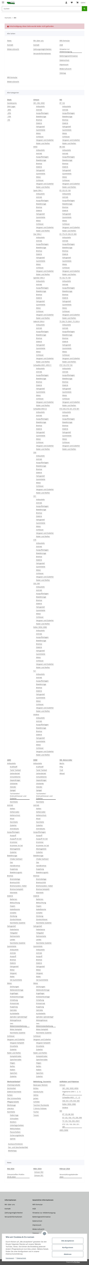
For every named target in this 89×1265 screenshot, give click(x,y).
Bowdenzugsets (16, 872)
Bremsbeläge (15, 879)
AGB (61, 45)
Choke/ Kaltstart (16, 859)
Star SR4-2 (37, 234)
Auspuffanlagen (42, 113)
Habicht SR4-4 (38, 321)
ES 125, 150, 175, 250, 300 (72, 1117)
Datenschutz (21, 1258)
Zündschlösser (15, 919)
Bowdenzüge (41, 116)
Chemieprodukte (13, 1085)
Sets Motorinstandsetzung (18, 1024)
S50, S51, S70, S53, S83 (70, 1101)
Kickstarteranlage (17, 997)
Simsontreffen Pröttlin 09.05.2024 (15, 1175)
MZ (61, 1111)
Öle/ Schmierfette (14, 1098)
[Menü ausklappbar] (3, 1)
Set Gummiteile (16, 980)
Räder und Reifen (43, 143)
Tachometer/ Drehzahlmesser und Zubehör (18, 796)
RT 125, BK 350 (68, 1114)
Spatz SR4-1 (38, 190)
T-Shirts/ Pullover (40, 1108)
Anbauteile (40, 106)
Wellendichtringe (16, 990)
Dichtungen (14, 986)
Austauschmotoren (15, 1144)
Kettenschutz (15, 815)
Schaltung (14, 1000)
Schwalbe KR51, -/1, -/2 (71, 1097)
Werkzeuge (11, 1105)
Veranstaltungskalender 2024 (69, 1175)
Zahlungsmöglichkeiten (42, 49)
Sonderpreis (12, 103)
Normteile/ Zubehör (17, 923)
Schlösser (40, 137)
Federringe (14, 1115)
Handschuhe (38, 1092)
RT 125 (62, 103)
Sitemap (63, 73)
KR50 (35, 147)
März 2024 (37, 1169)
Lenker (12, 939)
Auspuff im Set (15, 839)
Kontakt (10, 45)
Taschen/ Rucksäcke (41, 1105)
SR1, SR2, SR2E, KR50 (70, 1088)
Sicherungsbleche (17, 1135)
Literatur (10, 1108)
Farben (10, 1095)
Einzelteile (14, 1046)
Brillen (35, 1088)
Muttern (13, 1122)
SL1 (34, 671)
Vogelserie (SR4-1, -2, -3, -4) (71, 1093)
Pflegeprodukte (13, 1102)
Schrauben (14, 1118)
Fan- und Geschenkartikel (18, 1147)
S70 (34, 540)
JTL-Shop (77, 1262)
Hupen (12, 906)
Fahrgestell (40, 126)
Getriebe (13, 1010)
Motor (38, 133)
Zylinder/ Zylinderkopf (18, 1017)
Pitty (61, 767)
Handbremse (15, 866)
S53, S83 (36, 583)
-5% (8, 120)
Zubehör (13, 825)
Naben (12, 1070)
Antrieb (39, 110)
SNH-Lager (11, 106)
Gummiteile (40, 130)
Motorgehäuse (15, 1020)
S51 (34, 496)
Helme (35, 1095)
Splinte (12, 1139)
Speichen (13, 1073)
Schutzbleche (15, 777)
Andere (36, 714)
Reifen (12, 1066)
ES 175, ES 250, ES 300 (68, 234)
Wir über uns (38, 41)
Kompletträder (15, 1056)
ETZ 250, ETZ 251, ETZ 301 (69, 409)
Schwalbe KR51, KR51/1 (42, 365)
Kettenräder (14, 812)
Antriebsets (14, 829)
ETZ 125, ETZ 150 (66, 365)
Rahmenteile (15, 936)
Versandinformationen (42, 53)
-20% (9, 113)
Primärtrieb (14, 1003)
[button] (66, 2)
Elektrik (39, 123)
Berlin (62, 763)
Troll (61, 770)
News (9, 41)
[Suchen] (84, 8)
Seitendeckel (15, 773)
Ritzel (12, 819)
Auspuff (13, 835)
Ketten (12, 808)
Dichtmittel (11, 1088)
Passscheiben (15, 1132)
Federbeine (14, 929)
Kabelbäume (15, 909)
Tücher (36, 1112)
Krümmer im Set (16, 845)
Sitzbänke (13, 783)
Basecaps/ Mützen (40, 1085)
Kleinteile (13, 892)
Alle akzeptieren (67, 1241)
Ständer (13, 787)
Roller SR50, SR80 (40, 627)
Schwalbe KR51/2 (40, 409)
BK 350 (62, 147)
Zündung (13, 916)
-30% (9, 110)
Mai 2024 (10, 1169)
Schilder (36, 1102)
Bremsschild (15, 882)
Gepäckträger (15, 780)
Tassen (36, 1115)
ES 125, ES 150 (65, 190)
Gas (11, 862)
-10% (9, 116)
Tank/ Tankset (15, 770)
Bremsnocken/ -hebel (18, 886)
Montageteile (15, 849)
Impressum (10, 1258)
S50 (34, 452)
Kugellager (14, 993)
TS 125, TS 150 (65, 278)
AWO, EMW (64, 1130)
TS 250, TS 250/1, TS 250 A (69, 321)
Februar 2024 (65, 1169)
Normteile (14, 802)
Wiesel (62, 773)
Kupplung (14, 869)
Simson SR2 (38, 1172)
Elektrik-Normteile (14, 1092)
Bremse (39, 120)
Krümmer (13, 842)
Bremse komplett (16, 889)
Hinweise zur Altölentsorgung (66, 50)
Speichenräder (15, 1059)
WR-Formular (65, 41)
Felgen (12, 1063)
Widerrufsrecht (13, 49)
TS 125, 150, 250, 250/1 (71, 1121)
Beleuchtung (15, 902)
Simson (62, 1085)
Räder (12, 976)
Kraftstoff (13, 767)
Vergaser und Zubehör (45, 140)
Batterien (13, 899)
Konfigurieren (67, 1247)
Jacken (35, 1098)
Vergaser (13, 973)
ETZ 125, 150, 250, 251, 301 (70, 1125)
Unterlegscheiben (17, 1125)
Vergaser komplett (17, 1043)
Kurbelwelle (14, 1013)
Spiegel (13, 790)
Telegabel (13, 933)
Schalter (13, 913)
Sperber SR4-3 (38, 278)
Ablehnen (68, 1254)
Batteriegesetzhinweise (69, 56)
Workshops (12, 1151)
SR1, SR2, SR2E (39, 103)
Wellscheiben (15, 1128)
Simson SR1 (38, 1175)
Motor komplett (16, 1029)
